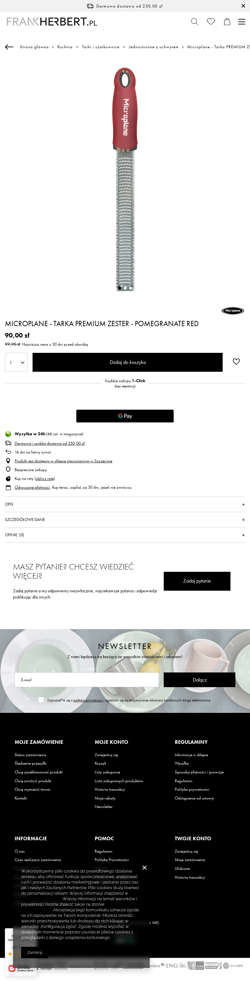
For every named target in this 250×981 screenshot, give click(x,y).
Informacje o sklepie (191, 754)
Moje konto (111, 742)
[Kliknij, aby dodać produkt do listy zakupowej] (236, 361)
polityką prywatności (89, 700)
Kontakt (21, 798)
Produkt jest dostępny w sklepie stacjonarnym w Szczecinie (63, 461)
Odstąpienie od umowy (194, 798)
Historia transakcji (110, 789)
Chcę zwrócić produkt (33, 781)
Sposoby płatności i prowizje (199, 772)
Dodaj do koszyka (128, 362)
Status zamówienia (30, 754)
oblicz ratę (45, 478)
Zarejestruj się (106, 754)
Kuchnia (65, 47)
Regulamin (183, 781)
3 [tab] (130, 288)
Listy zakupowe (107, 772)
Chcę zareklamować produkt (38, 772)
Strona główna (34, 47)
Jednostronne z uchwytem (154, 47)
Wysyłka (182, 763)
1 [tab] (119, 288)
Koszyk (100, 763)
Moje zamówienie (39, 742)
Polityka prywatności (192, 789)
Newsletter (125, 646)
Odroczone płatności (32, 487)
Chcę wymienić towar (32, 789)
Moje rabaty (105, 798)
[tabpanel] (125, 179)
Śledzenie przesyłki (31, 763)
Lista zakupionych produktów (119, 781)
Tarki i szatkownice (100, 47)
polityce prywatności (41, 898)
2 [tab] (125, 288)
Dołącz (200, 679)
